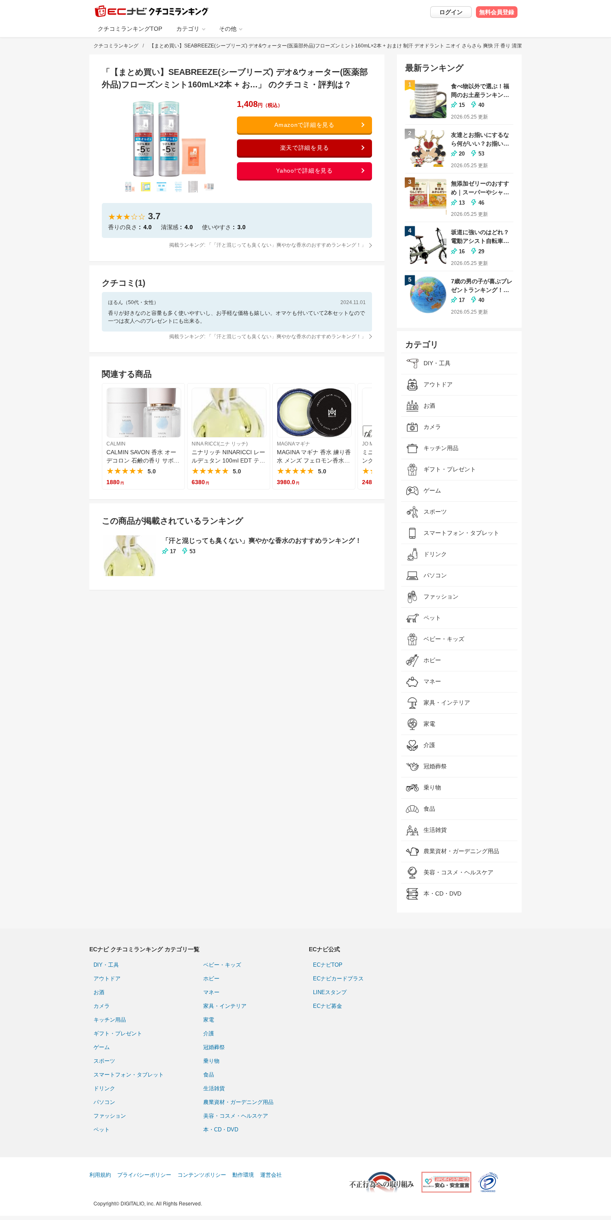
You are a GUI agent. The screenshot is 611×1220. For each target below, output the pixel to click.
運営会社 (271, 1175)
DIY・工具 (106, 965)
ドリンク (104, 1088)
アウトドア (107, 978)
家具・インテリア (224, 1006)
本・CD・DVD (220, 1129)
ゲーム (102, 1047)
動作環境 (243, 1175)
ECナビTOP (327, 965)
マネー (211, 992)
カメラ (102, 1006)
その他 (228, 28)
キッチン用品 (110, 1020)
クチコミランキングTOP (130, 28)
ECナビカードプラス (338, 978)
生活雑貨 (214, 1088)
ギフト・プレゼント (118, 1033)
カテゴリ (188, 28)
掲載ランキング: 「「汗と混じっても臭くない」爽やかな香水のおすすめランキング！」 (267, 245)
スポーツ (104, 1061)
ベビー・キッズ (222, 965)
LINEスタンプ (330, 992)
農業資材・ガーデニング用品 (238, 1102)
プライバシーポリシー (144, 1175)
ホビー (211, 978)
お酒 (99, 992)
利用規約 (100, 1175)
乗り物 (211, 1061)
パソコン (104, 1102)
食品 (208, 1075)
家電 (208, 1020)
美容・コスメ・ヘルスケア (235, 1116)
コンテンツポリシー (201, 1175)
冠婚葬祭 (214, 1047)
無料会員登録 (496, 12)
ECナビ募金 (327, 1006)
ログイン (451, 12)
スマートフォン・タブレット (129, 1075)
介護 (208, 1033)
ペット (102, 1129)
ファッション (110, 1116)
